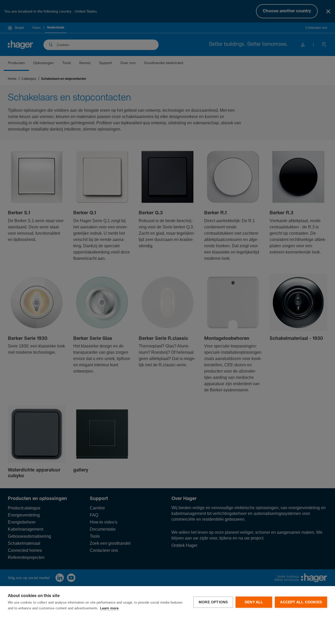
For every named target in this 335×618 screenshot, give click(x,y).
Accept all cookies (301, 602)
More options (213, 602)
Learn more (109, 608)
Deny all (254, 602)
